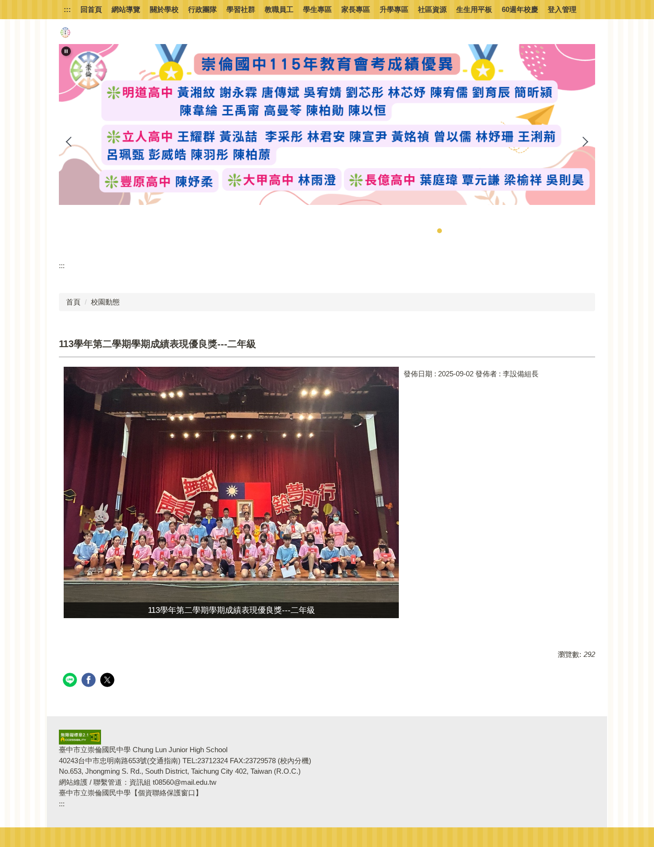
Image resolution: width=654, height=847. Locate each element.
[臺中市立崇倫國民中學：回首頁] (65, 32)
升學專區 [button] (394, 9)
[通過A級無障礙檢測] (80, 737)
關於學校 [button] (164, 9)
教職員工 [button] (279, 9)
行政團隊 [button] (202, 9)
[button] (66, 51)
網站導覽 (126, 9)
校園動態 (105, 302)
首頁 (73, 302)
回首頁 (91, 9)
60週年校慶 (520, 9)
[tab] (411, 230)
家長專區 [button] (355, 9)
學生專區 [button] (317, 9)
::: (67, 9)
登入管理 (562, 9)
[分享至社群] (71, 681)
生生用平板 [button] (474, 9)
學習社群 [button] (240, 9)
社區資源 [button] (432, 9)
